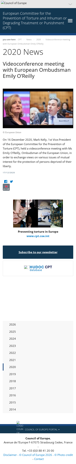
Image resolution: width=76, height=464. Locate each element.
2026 (12, 324)
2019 (12, 374)
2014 (12, 409)
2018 (12, 381)
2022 (12, 353)
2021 (12, 360)
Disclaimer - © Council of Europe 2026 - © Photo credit (38, 455)
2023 (12, 346)
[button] (38, 4)
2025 (12, 331)
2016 (12, 395)
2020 (12, 367)
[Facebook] (5, 181)
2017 (12, 388)
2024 (12, 338)
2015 (12, 402)
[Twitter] (11, 181)
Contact (39, 459)
